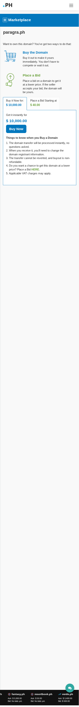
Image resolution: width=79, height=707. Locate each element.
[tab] (35, 169)
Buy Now (16, 129)
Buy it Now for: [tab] (15, 103)
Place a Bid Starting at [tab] (43, 103)
